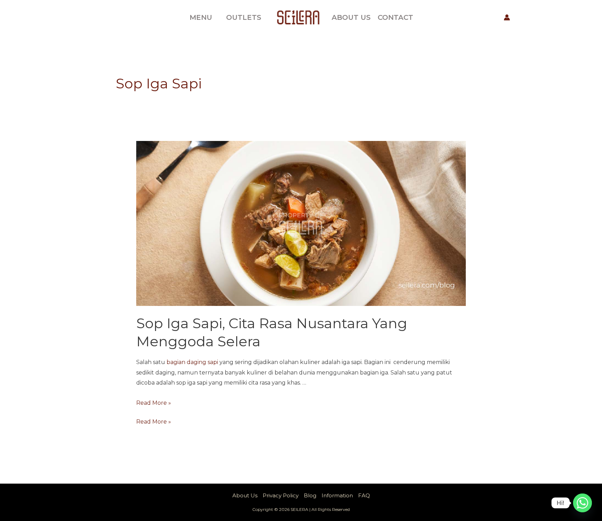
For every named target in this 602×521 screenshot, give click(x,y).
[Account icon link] (507, 17)
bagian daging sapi (192, 362)
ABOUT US (351, 17)
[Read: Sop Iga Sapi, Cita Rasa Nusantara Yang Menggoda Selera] (301, 223)
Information (337, 495)
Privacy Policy (281, 495)
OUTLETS (243, 17)
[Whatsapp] (582, 503)
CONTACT (395, 17)
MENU (201, 17)
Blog (310, 495)
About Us (244, 495)
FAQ (364, 495)
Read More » (153, 403)
